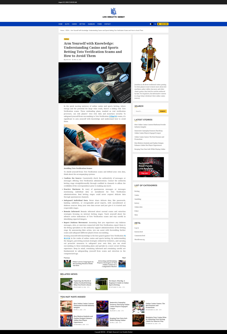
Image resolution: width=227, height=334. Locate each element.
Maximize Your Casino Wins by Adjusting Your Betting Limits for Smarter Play (156, 319)
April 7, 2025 (114, 322)
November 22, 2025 (152, 310)
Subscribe (164, 24)
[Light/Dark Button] (151, 24)
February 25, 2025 (152, 323)
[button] (155, 24)
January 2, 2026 (115, 311)
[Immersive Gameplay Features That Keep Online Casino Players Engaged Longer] (102, 307)
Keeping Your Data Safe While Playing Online (150, 149)
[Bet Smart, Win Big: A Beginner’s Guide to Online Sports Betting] (102, 284)
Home (60, 24)
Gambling (91, 24)
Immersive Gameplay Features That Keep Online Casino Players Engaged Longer (119, 305)
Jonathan (68, 59)
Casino (74, 24)
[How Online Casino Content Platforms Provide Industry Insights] (66, 307)
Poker (99, 24)
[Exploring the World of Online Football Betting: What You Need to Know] (66, 284)
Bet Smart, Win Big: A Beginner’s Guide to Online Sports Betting (119, 283)
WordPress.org (140, 239)
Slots (67, 24)
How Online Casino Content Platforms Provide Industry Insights (84, 305)
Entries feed (139, 232)
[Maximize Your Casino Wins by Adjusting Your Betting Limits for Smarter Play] (138, 320)
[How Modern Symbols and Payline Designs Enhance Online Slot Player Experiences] (66, 320)
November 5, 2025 (80, 324)
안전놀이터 (113, 116)
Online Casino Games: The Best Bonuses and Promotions (155, 305)
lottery (137, 203)
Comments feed (140, 236)
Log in (137, 228)
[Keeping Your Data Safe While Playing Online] (102, 320)
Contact (107, 24)
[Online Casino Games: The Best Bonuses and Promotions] (138, 307)
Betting (82, 24)
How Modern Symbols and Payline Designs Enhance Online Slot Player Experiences (83, 319)
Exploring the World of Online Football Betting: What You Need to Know (82, 283)
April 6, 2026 (78, 310)
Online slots (138, 207)
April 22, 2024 (77, 59)
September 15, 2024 (80, 287)
